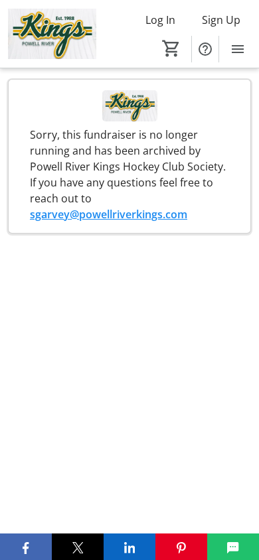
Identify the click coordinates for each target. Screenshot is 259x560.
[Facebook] (26, 546)
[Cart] (171, 48)
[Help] (205, 49)
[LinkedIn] (129, 546)
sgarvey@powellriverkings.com (108, 214)
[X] (78, 546)
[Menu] (237, 49)
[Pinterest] (181, 546)
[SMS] (233, 546)
